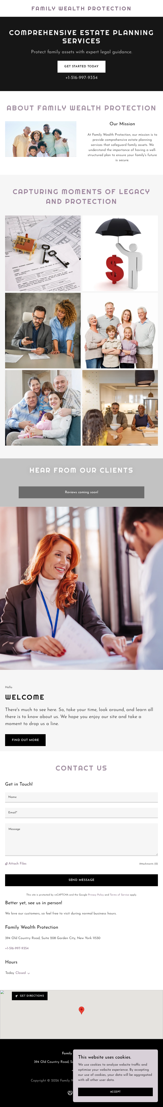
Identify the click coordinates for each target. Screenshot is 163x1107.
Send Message (82, 880)
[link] (81, 9)
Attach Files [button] (17, 863)
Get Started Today (81, 66)
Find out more (25, 740)
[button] (6, 864)
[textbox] (81, 797)
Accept (115, 1091)
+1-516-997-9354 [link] (81, 77)
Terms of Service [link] (119, 895)
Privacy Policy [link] (96, 895)
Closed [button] (20, 973)
